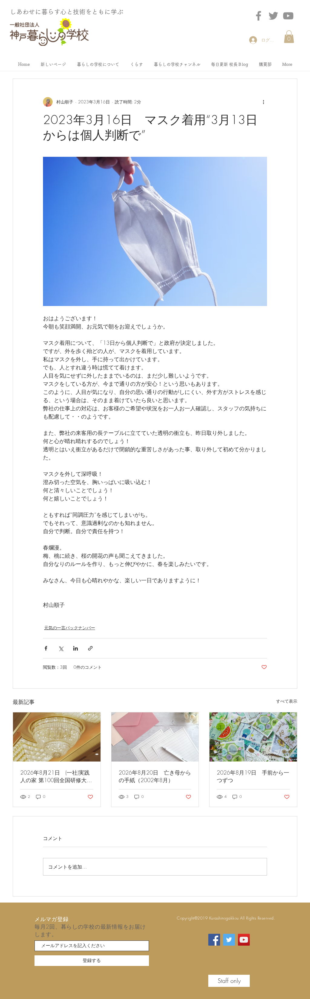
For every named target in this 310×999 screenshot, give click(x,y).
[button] (289, 36)
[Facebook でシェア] (46, 648)
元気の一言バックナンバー (69, 628)
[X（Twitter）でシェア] (61, 648)
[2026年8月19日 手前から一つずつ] (253, 737)
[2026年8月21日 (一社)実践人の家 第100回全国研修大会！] (57, 737)
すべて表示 (286, 701)
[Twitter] (273, 15)
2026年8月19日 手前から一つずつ (253, 776)
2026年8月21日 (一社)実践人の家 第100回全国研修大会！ (55, 776)
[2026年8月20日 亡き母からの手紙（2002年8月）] (155, 737)
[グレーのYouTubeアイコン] (288, 15)
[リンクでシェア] (90, 648)
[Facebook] (258, 15)
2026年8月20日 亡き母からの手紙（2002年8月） (155, 776)
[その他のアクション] (263, 102)
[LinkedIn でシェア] (75, 648)
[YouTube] (244, 940)
